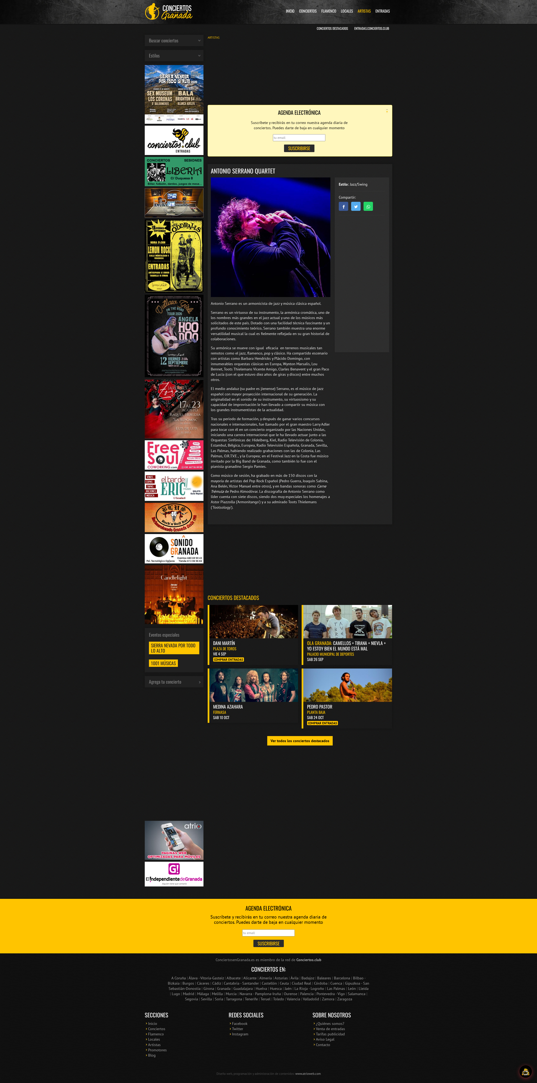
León (352, 988)
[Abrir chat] (525, 1071)
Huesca (276, 988)
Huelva (261, 988)
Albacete (234, 978)
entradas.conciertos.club (371, 28)
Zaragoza (344, 999)
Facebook (240, 1023)
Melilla (217, 993)
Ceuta (284, 983)
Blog (152, 1055)
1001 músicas (163, 663)
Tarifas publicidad (330, 1034)
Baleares (324, 978)
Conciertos (308, 11)
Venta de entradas (330, 1028)
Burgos (188, 983)
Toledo (278, 999)
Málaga (203, 993)
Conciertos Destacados (332, 28)
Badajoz (307, 978)
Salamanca (356, 993)
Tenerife (251, 999)
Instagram (240, 1034)
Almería (265, 978)
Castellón (269, 983)
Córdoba (320, 983)
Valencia (293, 999)
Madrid (188, 993)
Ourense (290, 993)
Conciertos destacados (233, 597)
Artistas (364, 11)
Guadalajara (243, 988)
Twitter (237, 1028)
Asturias (281, 978)
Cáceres (203, 983)
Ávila (294, 978)
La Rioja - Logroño (309, 988)
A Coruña (178, 978)
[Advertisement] (300, 71)
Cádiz (216, 983)
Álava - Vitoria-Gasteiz (206, 978)
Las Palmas (336, 988)
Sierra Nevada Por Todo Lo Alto (173, 648)
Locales (347, 11)
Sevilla (206, 999)
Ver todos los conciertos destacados (300, 740)
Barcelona (342, 978)
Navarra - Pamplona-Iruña (260, 993)
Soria (219, 999)
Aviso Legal (325, 1039)
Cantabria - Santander (241, 983)
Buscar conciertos (163, 40)
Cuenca (336, 983)
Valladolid (311, 999)
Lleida (364, 988)
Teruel (265, 999)
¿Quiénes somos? (330, 1023)
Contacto (323, 1044)
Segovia (191, 999)
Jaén (288, 988)
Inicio (290, 11)
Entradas (382, 11)
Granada (224, 988)
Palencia (307, 993)
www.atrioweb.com (308, 1073)
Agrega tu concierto (165, 681)
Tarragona (234, 999)
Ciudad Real (301, 983)
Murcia (231, 993)
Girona (208, 988)
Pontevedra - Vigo (331, 993)
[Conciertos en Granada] (169, 11)
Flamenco (328, 11)
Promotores (157, 1050)
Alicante (250, 978)
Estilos (154, 55)
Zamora (328, 999)
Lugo (176, 993)
